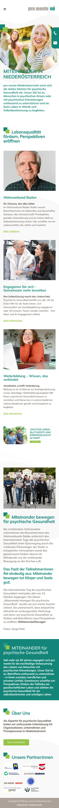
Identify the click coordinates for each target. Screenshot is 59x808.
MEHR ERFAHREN (16, 742)
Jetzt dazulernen (12, 413)
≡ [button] (4, 9)
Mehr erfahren (11, 231)
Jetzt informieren (12, 320)
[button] (52, 801)
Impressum (22, 804)
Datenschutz (36, 804)
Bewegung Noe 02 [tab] (28, 503)
